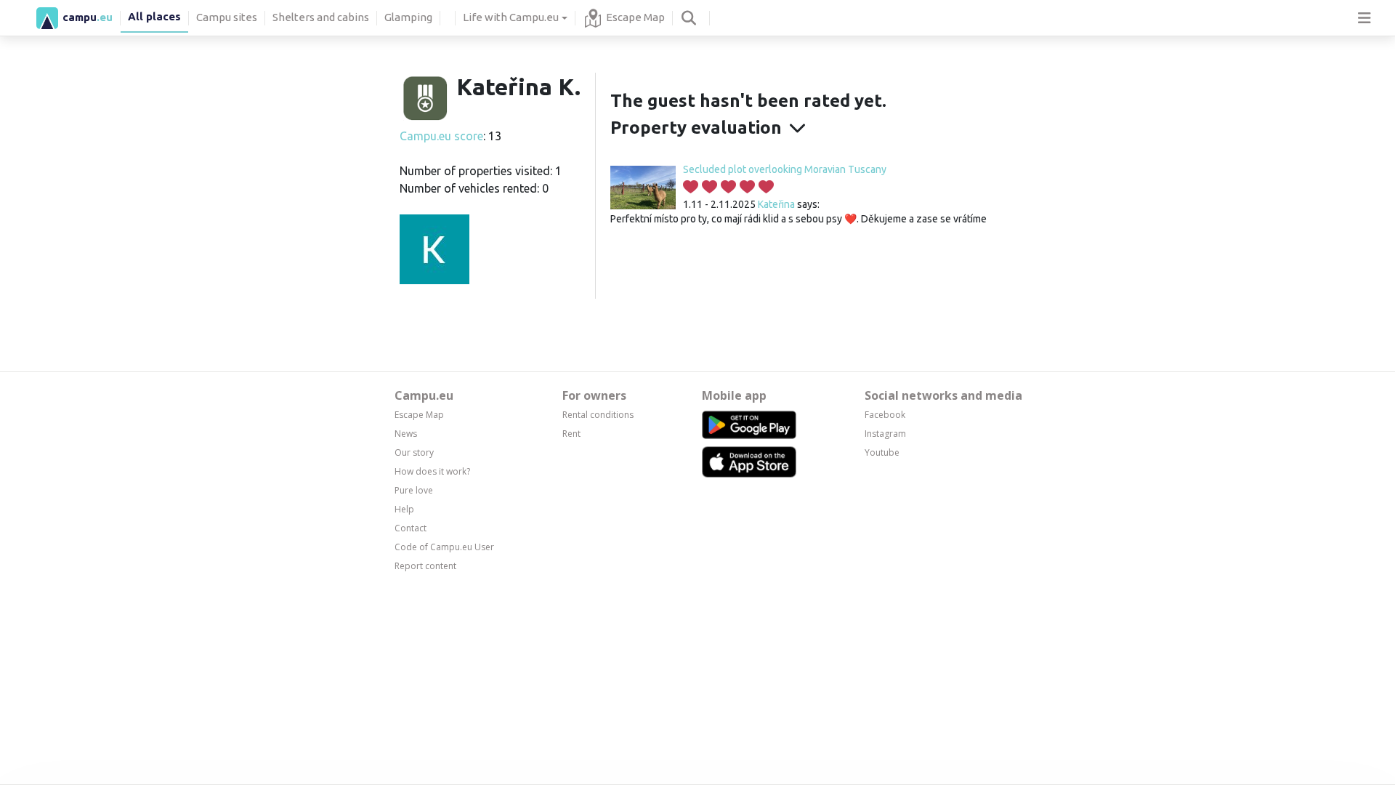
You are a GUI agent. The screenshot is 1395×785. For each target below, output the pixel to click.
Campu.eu (424, 395)
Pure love (414, 490)
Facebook (885, 414)
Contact (410, 528)
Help (404, 509)
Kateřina (776, 204)
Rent (571, 433)
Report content (425, 566)
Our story (414, 452)
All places (154, 16)
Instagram (885, 433)
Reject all (1003, 755)
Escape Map (635, 17)
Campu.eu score (441, 135)
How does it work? (432, 471)
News (406, 433)
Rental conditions (598, 414)
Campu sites (226, 17)
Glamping (408, 17)
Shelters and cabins (320, 17)
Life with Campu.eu (511, 17)
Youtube (882, 452)
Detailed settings (1004, 722)
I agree (1004, 689)
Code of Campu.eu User (444, 547)
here (627, 733)
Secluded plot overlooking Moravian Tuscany (784, 169)
